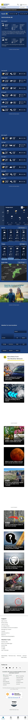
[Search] (18, 4)
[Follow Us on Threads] (16, 668)
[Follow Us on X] (20, 668)
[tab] (22, 207)
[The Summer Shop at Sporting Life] (24, 349)
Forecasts (22, 7)
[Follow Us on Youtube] (10, 668)
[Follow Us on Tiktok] (13, 668)
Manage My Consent (6, 629)
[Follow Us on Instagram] (6, 668)
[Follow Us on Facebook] (3, 668)
